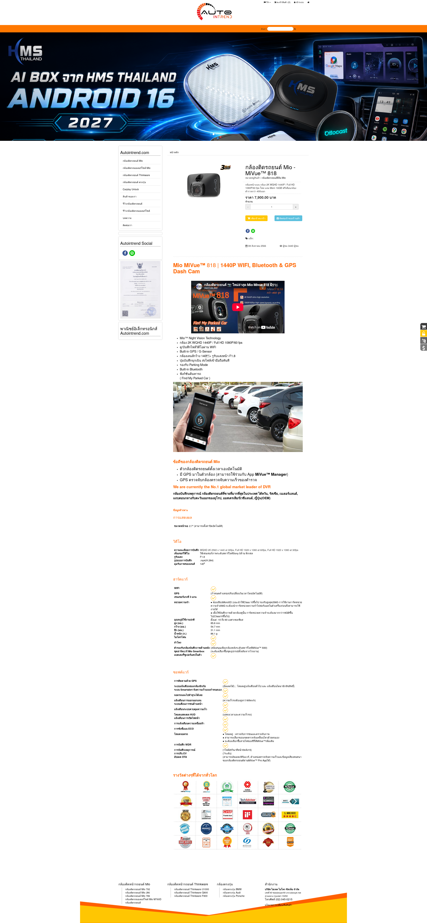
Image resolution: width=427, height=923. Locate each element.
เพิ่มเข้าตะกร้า (257, 218)
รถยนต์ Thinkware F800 (194, 895)
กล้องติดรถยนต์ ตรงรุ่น (134, 182)
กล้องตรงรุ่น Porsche (234, 895)
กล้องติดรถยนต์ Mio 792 (137, 889)
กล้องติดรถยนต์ (133, 902)
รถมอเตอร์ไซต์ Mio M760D (147, 899)
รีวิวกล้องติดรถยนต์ (132, 203)
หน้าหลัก (174, 152)
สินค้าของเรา (129, 196)
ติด (132, 892)
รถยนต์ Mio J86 (142, 892)
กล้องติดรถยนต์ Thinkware (136, 175)
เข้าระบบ (299, 2)
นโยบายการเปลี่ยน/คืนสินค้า (278, 904)
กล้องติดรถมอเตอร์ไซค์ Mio (136, 168)
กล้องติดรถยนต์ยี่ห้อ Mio (274, 177)
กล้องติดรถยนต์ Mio (133, 160)
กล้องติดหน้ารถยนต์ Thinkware (187, 884)
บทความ (127, 218)
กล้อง (128, 892)
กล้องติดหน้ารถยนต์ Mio (134, 884)
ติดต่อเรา (127, 225)
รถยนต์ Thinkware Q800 (195, 892)
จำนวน (249, 201)
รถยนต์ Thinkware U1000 (195, 889)
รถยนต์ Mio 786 (142, 895)
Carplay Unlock (131, 189)
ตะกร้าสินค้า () (283, 2)
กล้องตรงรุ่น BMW (232, 889)
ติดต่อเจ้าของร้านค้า (289, 218)
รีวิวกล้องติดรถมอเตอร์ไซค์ (136, 210)
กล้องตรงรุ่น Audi (232, 892)
